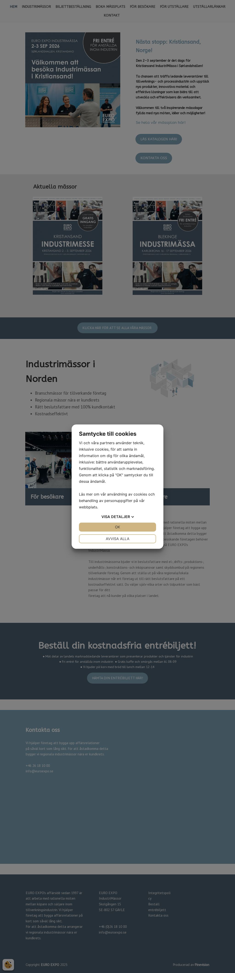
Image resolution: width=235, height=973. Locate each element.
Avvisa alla (117, 538)
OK (117, 527)
